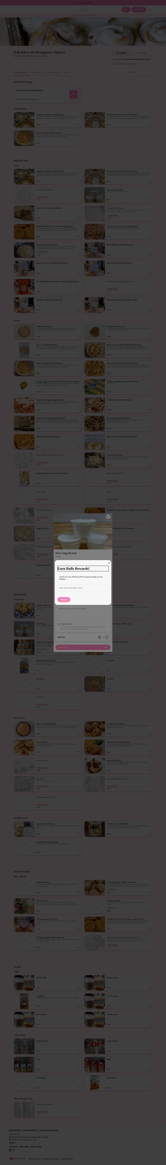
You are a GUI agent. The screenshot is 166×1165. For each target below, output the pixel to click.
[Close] (109, 563)
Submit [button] (64, 599)
